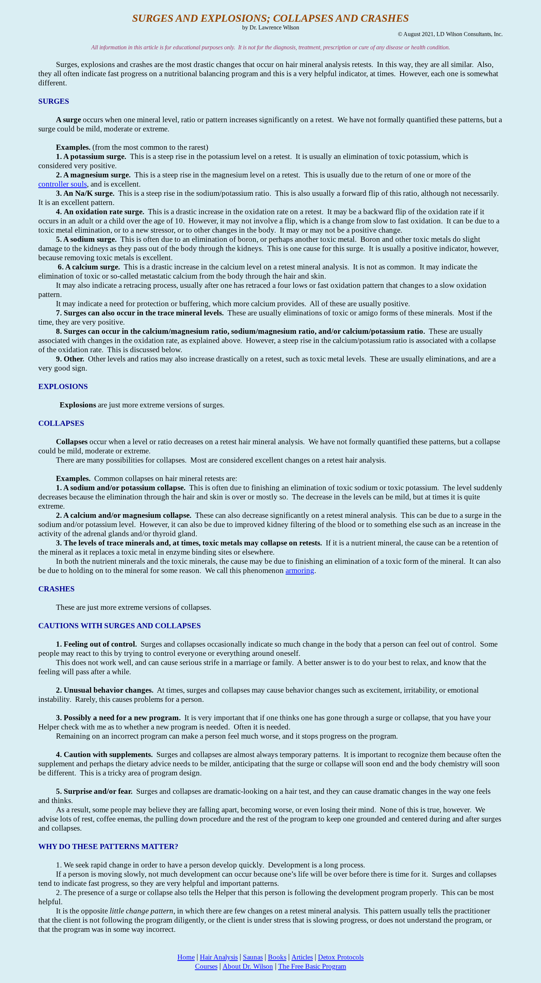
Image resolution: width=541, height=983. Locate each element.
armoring (300, 570)
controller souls (62, 184)
